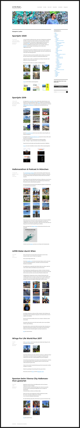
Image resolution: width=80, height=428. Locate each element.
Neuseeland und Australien (60, 69)
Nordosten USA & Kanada (60, 40)
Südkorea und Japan (59, 50)
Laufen (13, 40)
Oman (57, 49)
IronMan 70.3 (29, 261)
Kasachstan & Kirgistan (59, 45)
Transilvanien (59, 66)
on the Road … (17, 7)
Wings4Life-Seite (40, 371)
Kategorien (66, 7)
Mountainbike (17, 40)
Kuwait (57, 48)
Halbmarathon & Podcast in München (30, 169)
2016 (30, 342)
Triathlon (56, 74)
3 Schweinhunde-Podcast (29, 172)
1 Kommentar (14, 176)
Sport (16, 41)
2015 (26, 342)
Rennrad (13, 41)
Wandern (18, 41)
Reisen (56, 36)
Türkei (57, 51)
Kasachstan (58, 46)
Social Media (39, 7)
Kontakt (44, 7)
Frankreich (57, 56)
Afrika (56, 37)
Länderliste (60, 7)
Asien (56, 41)
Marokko (57, 38)
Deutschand (14, 174)
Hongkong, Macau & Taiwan (60, 42)
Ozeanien (56, 68)
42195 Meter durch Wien (24, 251)
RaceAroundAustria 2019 (34, 136)
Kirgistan (58, 47)
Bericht (31, 244)
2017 (34, 101)
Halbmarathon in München (28, 105)
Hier (24, 331)
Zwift (28, 43)
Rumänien (57, 65)
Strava (24, 81)
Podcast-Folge (34, 226)
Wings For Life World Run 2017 (27, 338)
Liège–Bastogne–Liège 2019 (61, 54)
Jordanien (57, 44)
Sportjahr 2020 (19, 36)
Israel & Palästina (58, 43)
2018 (30, 101)
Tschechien (58, 67)
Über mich (50, 7)
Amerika (56, 39)
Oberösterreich (59, 64)
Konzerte (56, 34)
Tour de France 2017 (60, 57)
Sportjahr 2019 (19, 97)
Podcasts (56, 35)
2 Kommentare (14, 257)
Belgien (57, 53)
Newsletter (55, 7)
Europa (56, 52)
